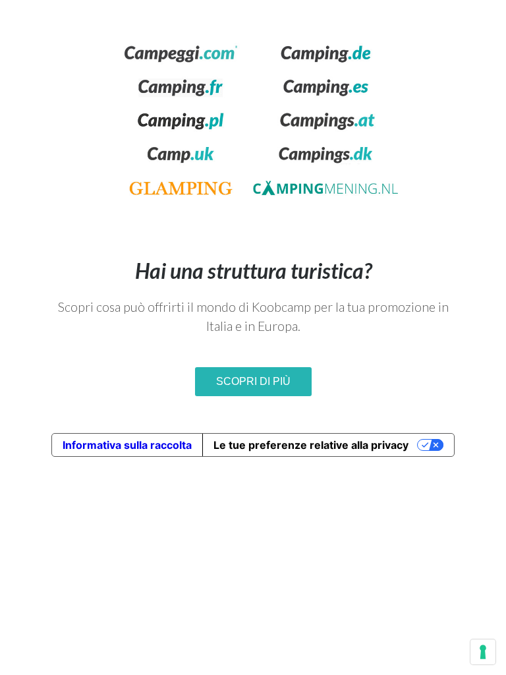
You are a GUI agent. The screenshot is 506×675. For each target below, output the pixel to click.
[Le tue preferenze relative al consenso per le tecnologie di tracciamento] (482, 651)
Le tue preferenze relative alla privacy (310, 445)
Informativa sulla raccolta (127, 445)
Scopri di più (253, 381)
